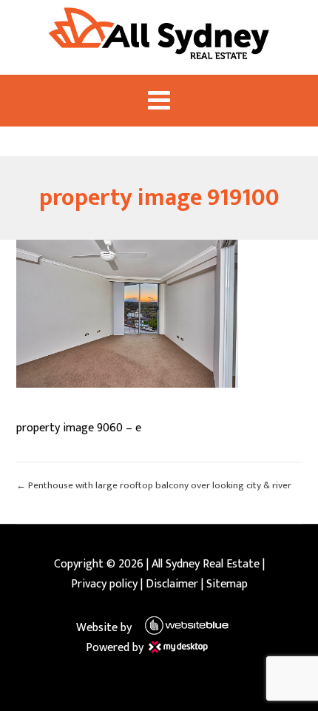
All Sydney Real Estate (206, 564)
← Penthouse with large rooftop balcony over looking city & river (153, 485)
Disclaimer (172, 584)
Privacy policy (104, 584)
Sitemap (227, 584)
